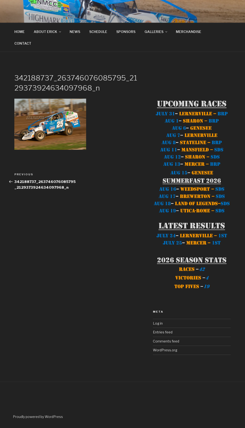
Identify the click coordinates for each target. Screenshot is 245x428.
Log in (158, 323)
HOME (19, 32)
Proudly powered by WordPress (38, 417)
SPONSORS (125, 32)
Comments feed (166, 341)
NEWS (75, 32)
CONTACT (22, 43)
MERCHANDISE (188, 32)
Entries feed (163, 332)
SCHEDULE (98, 32)
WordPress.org (165, 350)
